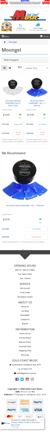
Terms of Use (25, 333)
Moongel (13, 42)
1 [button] (23, 249)
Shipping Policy (25, 350)
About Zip (25, 355)
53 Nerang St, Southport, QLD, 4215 (26, 364)
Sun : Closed (25, 278)
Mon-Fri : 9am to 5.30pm (25, 270)
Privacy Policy (25, 337)
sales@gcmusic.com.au (26, 373)
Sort (20, 67)
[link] (16, 379)
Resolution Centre (25, 297)
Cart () (45, 36)
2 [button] (27, 249)
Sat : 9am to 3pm (25, 274)
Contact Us (25, 319)
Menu (6, 36)
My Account (25, 288)
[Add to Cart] (20, 116)
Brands (25, 323)
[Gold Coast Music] (25, 15)
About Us (25, 306)
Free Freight (38, 29)
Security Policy (25, 346)
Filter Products (11, 60)
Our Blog (25, 311)
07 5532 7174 (26, 369)
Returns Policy (25, 342)
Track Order (25, 292)
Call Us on (21, 29)
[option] (25, 201)
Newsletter (25, 315)
